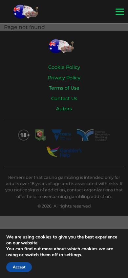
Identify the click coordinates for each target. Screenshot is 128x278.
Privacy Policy (64, 78)
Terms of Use (64, 88)
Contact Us (64, 98)
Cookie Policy (64, 67)
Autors (64, 109)
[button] (120, 12)
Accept (19, 267)
